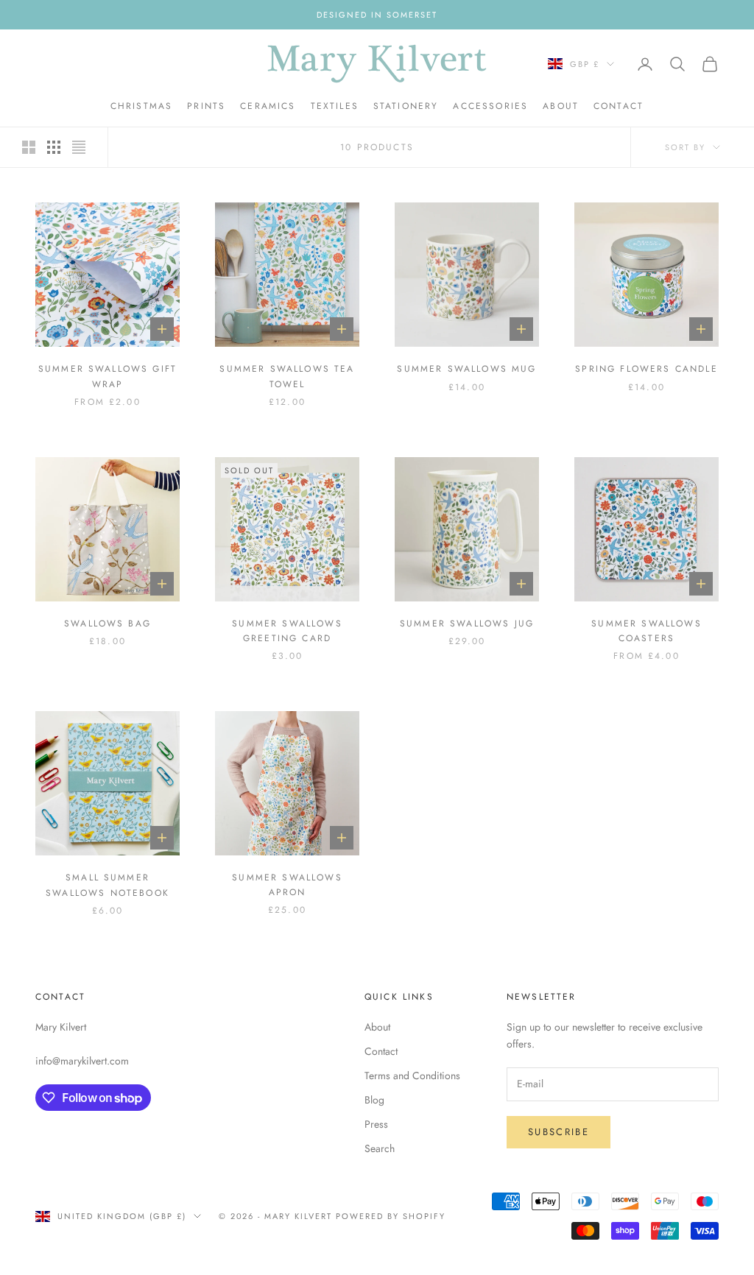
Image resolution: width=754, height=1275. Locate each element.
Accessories (490, 106)
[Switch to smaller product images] (53, 147)
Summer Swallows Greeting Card (287, 631)
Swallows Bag (107, 623)
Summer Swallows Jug (467, 623)
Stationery (406, 106)
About (561, 106)
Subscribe (558, 1132)
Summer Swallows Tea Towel (286, 376)
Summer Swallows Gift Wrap (107, 376)
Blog (374, 1099)
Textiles (335, 106)
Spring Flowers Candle (646, 368)
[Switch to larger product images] (28, 147)
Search (379, 1148)
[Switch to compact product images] (78, 147)
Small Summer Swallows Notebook (107, 885)
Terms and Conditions (412, 1075)
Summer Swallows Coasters (646, 631)
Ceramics (267, 106)
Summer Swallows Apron (287, 885)
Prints (206, 106)
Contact (618, 106)
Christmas (141, 106)
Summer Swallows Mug (466, 368)
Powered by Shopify (390, 1216)
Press (376, 1124)
